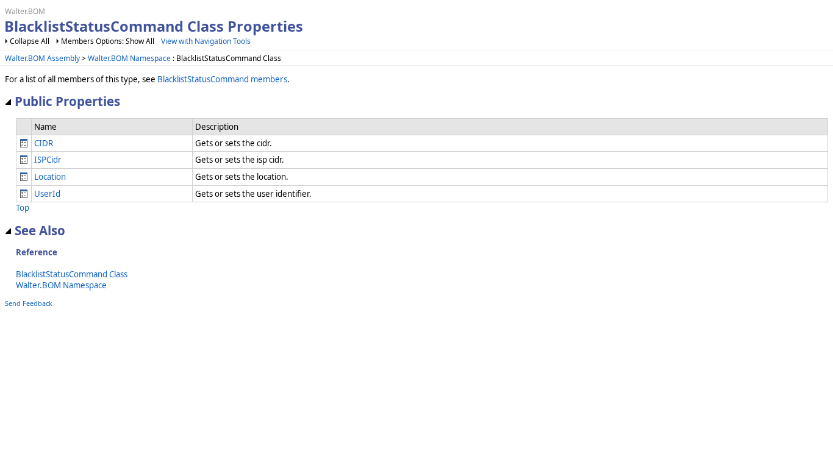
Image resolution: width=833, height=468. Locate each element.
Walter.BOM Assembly (42, 58)
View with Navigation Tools (206, 41)
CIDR (43, 143)
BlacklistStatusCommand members (222, 79)
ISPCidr (48, 159)
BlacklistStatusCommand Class (71, 274)
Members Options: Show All (107, 41)
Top (22, 207)
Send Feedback (28, 303)
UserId (47, 193)
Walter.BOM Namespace (129, 58)
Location (50, 176)
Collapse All (29, 41)
